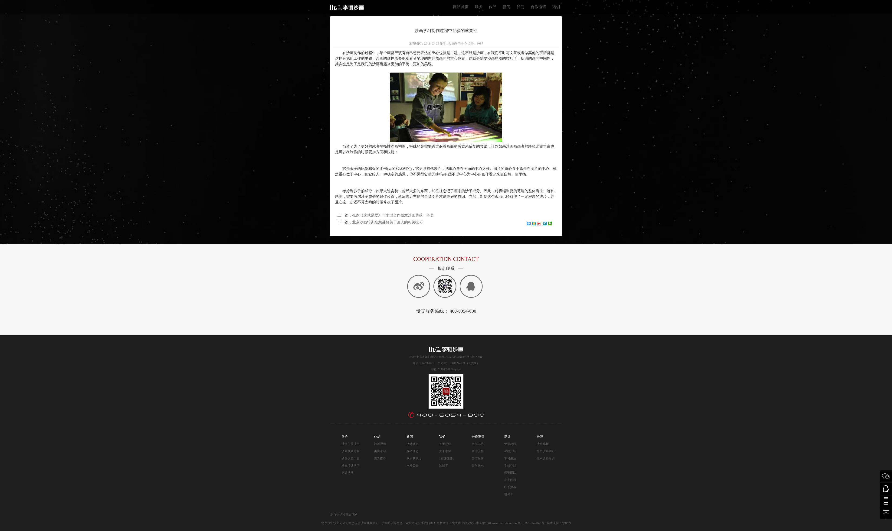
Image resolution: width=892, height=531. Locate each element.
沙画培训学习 (350, 465)
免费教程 (510, 444)
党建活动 (347, 472)
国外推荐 (380, 458)
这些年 (443, 465)
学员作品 (510, 465)
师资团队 (510, 472)
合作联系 (478, 465)
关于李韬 (445, 451)
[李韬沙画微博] (444, 286)
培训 (556, 7)
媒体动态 (413, 451)
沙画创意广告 (350, 458)
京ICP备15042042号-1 (532, 523)
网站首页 (461, 7)
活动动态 (413, 444)
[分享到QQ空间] (534, 223)
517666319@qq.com (449, 369)
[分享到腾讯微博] (545, 223)
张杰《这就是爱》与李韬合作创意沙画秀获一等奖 (393, 215)
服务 (479, 7)
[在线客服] (418, 286)
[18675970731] (886, 501)
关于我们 (445, 444)
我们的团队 (446, 458)
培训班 (508, 494)
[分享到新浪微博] (539, 223)
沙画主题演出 (350, 444)
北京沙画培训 (546, 458)
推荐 (540, 436)
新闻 (507, 7)
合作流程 (478, 451)
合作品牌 (478, 458)
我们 (521, 7)
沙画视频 (380, 444)
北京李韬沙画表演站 (343, 514)
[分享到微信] (550, 223)
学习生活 (510, 458)
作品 (493, 7)
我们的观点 (414, 458)
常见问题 (510, 480)
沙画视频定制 (350, 451)
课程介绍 (510, 451)
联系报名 (510, 487)
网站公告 (413, 465)
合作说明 (478, 444)
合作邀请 (538, 7)
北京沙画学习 (546, 451)
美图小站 (380, 451)
